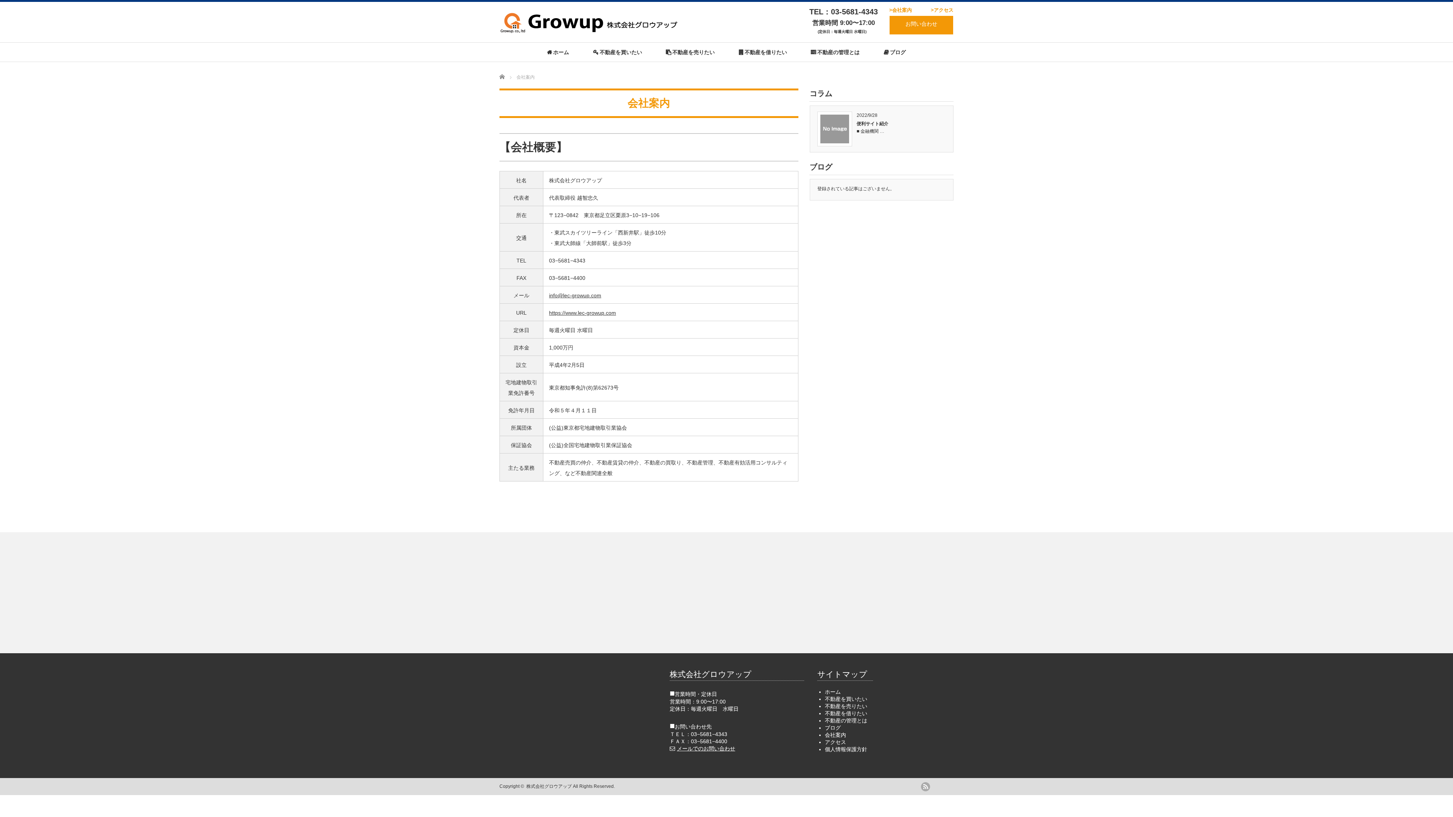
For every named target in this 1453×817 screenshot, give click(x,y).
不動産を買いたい (621, 52)
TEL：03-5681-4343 (843, 12)
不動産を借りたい (766, 52)
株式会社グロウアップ (549, 786)
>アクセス (942, 10)
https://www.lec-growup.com (582, 313)
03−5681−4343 (709, 734)
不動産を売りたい (693, 52)
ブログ (898, 52)
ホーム (561, 52)
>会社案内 (900, 10)
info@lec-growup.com (575, 295)
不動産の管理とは (838, 52)
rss (925, 786)
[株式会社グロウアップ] (590, 30)
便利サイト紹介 (872, 123)
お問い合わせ (921, 24)
